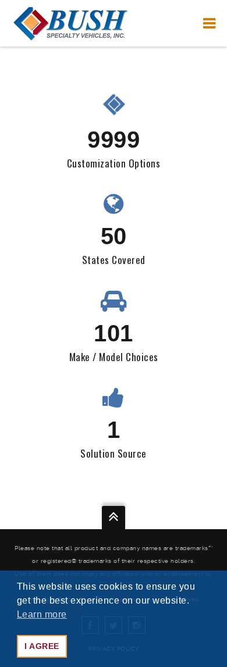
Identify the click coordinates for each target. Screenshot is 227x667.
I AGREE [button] (41, 646)
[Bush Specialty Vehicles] (70, 23)
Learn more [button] (42, 614)
